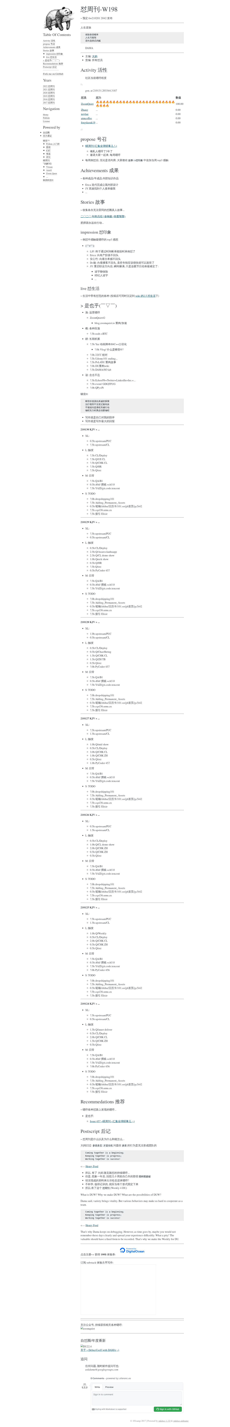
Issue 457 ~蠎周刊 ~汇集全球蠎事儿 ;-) (112, 1121)
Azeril (49, 170)
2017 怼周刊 (49, 102)
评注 (48, 157)
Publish (46, 117)
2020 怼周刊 (49, 92)
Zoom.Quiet (51, 173)
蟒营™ (46, 140)
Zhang (84, 110)
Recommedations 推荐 (53, 63)
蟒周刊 (46, 160)
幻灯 (48, 150)
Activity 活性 (49, 40)
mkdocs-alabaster (181, 1420)
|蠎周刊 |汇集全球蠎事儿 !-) (101, 146)
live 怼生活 (51, 57)
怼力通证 (47, 135)
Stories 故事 (48, 50)
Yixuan (49, 166)
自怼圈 (46, 132)
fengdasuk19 (88, 122)
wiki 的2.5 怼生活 (145, 296)
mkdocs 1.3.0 (164, 1420)
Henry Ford (92, 1166)
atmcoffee (86, 118)
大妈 (94, 56)
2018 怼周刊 (49, 99)
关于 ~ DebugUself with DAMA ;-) (100, 1350)
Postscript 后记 (50, 66)
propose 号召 (49, 43)
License (46, 121)
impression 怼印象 (54, 53)
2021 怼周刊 (49, 89)
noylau (84, 114)
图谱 (48, 147)
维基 (48, 153)
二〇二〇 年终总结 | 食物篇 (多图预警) (103, 216)
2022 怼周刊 (49, 86)
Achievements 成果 (51, 47)
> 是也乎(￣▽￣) (51, 60)
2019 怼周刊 (49, 95)
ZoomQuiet (87, 104)
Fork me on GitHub (53, 74)
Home (45, 114)
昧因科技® (48, 180)
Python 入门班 (53, 143)
